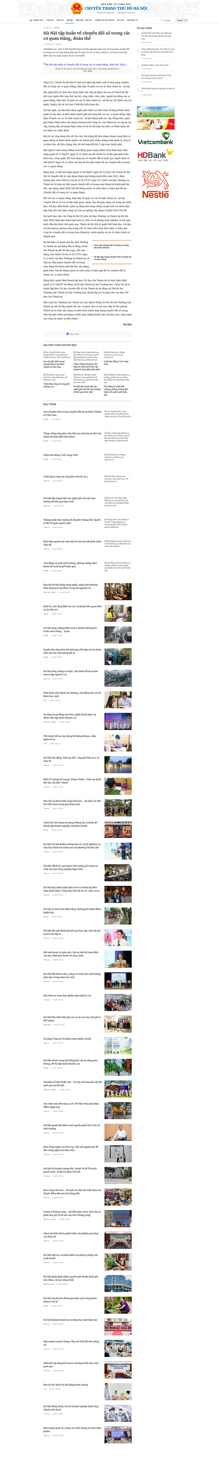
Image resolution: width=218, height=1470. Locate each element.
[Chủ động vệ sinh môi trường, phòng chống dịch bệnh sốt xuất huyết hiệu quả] (117, 379)
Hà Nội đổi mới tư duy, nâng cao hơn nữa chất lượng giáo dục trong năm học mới (72, 975)
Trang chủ (38, 20)
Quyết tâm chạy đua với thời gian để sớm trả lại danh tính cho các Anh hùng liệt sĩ (72, 651)
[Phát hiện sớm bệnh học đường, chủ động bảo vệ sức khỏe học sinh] (118, 699)
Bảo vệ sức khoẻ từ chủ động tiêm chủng (65, 1384)
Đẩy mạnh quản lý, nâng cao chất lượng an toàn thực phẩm (72, 1430)
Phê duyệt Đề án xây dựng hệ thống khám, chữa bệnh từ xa (69, 738)
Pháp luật (47, 1025)
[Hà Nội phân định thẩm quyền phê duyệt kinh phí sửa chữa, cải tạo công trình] (118, 1283)
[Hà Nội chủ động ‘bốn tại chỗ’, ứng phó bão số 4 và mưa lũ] (118, 764)
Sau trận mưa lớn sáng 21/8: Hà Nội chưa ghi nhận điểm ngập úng (71, 1105)
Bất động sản (48, 1284)
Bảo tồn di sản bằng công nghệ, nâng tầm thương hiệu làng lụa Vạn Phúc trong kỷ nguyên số (70, 586)
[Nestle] (156, 184)
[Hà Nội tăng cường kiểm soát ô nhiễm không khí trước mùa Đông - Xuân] (118, 634)
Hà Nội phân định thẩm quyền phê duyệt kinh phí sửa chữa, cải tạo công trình (70, 1278)
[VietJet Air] (156, 124)
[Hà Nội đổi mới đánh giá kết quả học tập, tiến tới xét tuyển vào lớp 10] (118, 937)
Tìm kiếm (166, 20)
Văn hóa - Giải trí (84, 20)
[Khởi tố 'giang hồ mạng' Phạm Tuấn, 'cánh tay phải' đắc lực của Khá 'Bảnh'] (118, 786)
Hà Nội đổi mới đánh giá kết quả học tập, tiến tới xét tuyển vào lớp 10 (72, 932)
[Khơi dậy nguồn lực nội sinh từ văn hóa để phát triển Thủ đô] (118, 548)
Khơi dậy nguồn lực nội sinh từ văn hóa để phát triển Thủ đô (72, 543)
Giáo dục (46, 506)
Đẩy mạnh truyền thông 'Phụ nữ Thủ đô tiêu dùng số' (71, 1343)
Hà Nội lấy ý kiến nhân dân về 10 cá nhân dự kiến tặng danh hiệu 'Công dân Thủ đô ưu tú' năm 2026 (71, 889)
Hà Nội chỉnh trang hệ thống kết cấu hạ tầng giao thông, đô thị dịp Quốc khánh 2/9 (70, 1062)
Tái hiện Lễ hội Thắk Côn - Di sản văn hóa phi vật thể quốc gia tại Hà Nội (72, 1084)
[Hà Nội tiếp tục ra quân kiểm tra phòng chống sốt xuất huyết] (118, 1261)
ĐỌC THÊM (49, 404)
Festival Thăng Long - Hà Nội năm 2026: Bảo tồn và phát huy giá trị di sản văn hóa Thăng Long (72, 1213)
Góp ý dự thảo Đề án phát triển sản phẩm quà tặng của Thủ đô (70, 1235)
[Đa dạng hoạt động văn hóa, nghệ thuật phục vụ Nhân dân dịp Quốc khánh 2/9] (118, 721)
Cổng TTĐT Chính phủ (105, 13)
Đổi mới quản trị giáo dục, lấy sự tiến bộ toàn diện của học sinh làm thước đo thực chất (70, 954)
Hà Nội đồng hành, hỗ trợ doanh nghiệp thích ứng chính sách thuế (71, 1408)
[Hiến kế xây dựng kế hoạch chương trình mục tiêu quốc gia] (118, 1370)
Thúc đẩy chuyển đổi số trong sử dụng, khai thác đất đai (111, 246)
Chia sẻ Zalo (74, 334)
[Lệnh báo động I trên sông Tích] (117, 355)
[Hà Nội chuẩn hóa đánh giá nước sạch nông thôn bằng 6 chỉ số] (118, 1305)
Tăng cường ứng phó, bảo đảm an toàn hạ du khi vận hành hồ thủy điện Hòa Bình (87, 367)
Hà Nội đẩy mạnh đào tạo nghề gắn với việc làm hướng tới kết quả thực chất (87, 389)
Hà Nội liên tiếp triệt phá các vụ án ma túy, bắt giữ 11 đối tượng (72, 1019)
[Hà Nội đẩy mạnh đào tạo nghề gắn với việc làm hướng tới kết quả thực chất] (87, 379)
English (180, 20)
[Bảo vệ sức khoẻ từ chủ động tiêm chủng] (118, 1391)
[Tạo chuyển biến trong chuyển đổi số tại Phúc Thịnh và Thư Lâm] (56, 355)
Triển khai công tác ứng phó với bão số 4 (56, 385)
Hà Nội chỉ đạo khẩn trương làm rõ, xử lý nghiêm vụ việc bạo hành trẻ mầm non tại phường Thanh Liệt (72, 846)
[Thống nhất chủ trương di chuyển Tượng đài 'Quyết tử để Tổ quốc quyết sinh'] (118, 526)
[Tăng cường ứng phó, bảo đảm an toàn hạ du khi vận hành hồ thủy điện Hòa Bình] (87, 356)
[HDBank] (156, 155)
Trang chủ (47, 28)
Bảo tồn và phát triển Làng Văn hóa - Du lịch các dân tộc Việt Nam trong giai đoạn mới (72, 802)
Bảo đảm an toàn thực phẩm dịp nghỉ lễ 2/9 (67, 995)
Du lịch (120, 20)
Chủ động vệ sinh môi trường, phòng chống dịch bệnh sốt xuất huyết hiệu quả (116, 390)
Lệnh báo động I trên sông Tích (116, 362)
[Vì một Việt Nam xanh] (156, 111)
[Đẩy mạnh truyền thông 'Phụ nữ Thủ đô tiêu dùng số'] (118, 1348)
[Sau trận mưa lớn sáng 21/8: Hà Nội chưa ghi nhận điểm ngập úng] (118, 1110)
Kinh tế (60, 20)
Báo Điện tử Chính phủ (126, 13)
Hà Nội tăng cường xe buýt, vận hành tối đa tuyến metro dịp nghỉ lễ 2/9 (70, 673)
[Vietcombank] (156, 138)
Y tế (44, 700)
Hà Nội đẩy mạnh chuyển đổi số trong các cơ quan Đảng (113, 258)
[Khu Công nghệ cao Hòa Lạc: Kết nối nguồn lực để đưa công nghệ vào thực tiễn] (118, 1153)
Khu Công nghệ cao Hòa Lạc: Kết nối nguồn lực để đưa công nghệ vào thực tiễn (70, 1148)
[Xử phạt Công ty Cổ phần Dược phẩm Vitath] (118, 1045)
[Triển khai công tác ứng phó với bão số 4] (56, 377)
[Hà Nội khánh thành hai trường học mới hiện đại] (118, 1326)
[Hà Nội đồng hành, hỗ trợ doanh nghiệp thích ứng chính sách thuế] (118, 1413)
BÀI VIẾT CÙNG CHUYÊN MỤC (60, 345)
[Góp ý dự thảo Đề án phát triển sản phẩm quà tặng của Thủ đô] (118, 1240)
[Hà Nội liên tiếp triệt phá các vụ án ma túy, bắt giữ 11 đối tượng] (118, 1024)
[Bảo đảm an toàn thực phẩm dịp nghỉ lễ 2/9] (118, 1002)
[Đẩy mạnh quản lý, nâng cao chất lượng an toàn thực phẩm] (118, 1434)
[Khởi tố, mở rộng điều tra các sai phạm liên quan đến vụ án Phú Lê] (118, 613)
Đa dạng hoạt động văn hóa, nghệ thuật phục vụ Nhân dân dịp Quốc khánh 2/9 (69, 716)
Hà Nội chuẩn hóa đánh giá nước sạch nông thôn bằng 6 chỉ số (70, 1300)
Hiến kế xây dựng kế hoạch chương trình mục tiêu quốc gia (71, 1365)
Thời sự (50, 20)
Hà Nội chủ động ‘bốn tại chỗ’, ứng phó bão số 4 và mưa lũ (71, 759)
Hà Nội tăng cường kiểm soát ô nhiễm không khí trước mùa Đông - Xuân (70, 630)
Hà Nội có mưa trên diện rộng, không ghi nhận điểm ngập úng (72, 911)
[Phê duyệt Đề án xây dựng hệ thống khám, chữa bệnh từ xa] (118, 742)
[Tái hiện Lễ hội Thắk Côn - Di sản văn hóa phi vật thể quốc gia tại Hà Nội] (118, 1088)
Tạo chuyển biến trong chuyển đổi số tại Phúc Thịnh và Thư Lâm (54, 364)
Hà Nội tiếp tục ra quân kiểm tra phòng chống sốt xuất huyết (70, 1257)
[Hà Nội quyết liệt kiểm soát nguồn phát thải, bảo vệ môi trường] (118, 1132)
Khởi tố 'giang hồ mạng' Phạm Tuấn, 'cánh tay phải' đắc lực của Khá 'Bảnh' (72, 781)
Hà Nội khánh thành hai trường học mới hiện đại (70, 1319)
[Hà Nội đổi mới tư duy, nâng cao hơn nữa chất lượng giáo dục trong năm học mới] (118, 980)
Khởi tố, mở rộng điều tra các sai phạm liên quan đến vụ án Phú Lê (72, 608)
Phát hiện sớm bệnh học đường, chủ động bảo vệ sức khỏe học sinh (72, 694)
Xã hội (70, 20)
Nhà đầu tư (132, 20)
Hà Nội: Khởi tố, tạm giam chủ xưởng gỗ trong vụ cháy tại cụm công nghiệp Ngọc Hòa (70, 867)
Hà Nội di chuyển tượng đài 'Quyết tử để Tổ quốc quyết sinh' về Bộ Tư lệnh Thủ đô (70, 1170)
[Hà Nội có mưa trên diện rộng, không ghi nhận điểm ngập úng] (118, 915)
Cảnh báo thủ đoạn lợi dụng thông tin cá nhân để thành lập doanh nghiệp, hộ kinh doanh (70, 824)
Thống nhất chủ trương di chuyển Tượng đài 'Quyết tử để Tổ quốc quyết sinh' (72, 521)
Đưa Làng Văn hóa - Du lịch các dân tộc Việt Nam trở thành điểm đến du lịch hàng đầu (72, 1192)
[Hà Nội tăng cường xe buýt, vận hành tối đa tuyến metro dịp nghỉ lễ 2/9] (118, 678)
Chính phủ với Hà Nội (104, 20)
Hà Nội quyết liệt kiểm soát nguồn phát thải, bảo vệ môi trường (71, 1127)
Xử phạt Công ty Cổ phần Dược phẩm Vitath (67, 1038)
